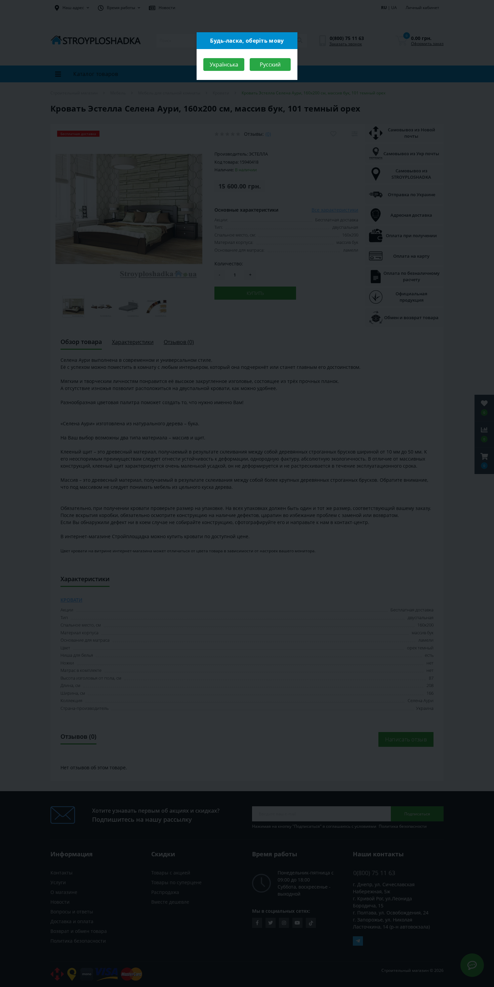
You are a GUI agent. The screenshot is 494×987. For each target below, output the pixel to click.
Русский (270, 64)
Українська (224, 64)
